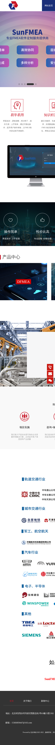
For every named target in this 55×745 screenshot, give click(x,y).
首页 (12, 701)
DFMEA (23, 282)
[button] (19, 84)
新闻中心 (45, 701)
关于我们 (27, 701)
